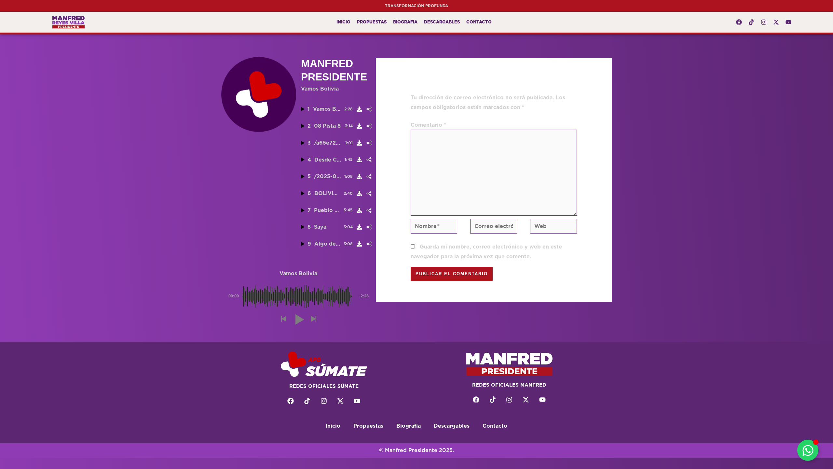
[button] (283, 319)
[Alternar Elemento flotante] (807, 450)
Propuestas (372, 22)
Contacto (479, 22)
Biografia (405, 22)
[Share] (368, 109)
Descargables (442, 22)
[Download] (359, 109)
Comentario (428, 125)
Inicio (343, 22)
